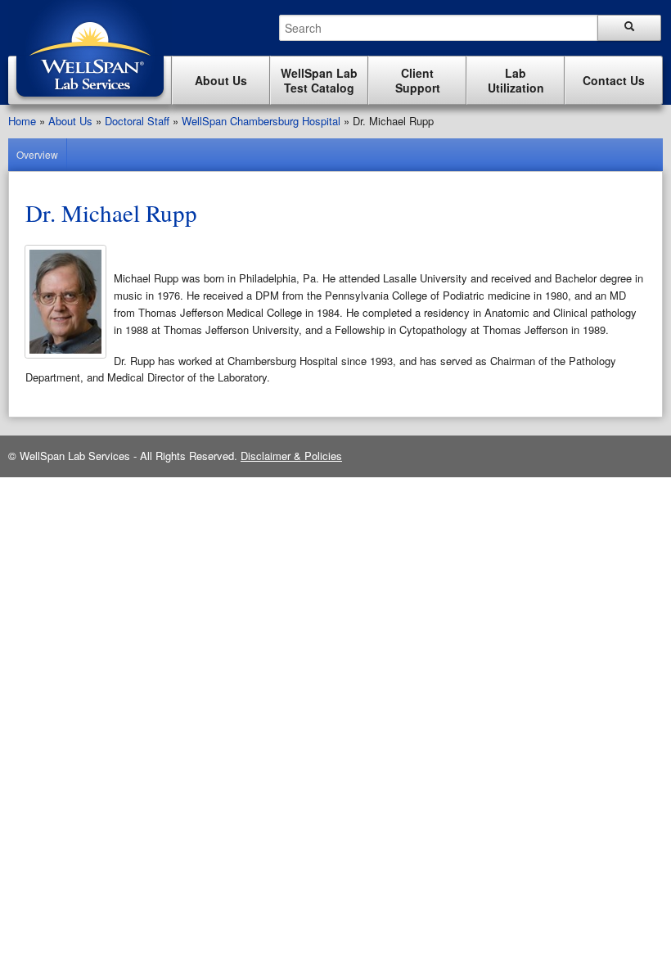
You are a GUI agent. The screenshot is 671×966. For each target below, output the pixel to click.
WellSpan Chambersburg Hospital (261, 121)
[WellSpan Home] (90, 100)
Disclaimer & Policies (291, 455)
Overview (37, 154)
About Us (70, 121)
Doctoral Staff (137, 121)
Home (22, 121)
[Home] (90, 51)
